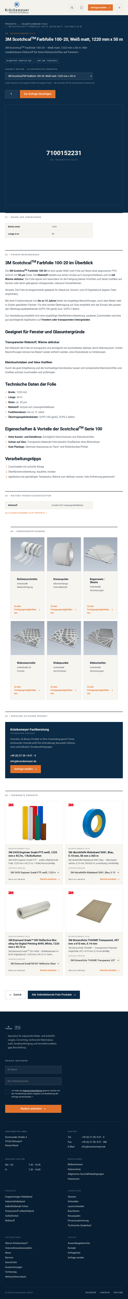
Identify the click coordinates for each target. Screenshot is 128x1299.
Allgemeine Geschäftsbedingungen (86, 1174)
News (8, 1252)
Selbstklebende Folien (16, 1206)
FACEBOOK (90, 1292)
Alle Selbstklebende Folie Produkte (26, 513)
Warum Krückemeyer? (16, 1243)
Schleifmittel (11, 1215)
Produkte (11, 24)
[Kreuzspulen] (64, 554)
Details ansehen (50, 879)
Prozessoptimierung (78, 1220)
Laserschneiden (76, 1206)
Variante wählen (16, 868)
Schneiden (73, 1201)
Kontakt (72, 1248)
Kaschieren (73, 1211)
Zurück (15, 994)
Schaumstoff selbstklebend (19, 1211)
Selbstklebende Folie (35, 24)
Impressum (73, 1178)
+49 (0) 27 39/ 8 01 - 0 (93, 1137)
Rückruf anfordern (31, 1108)
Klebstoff (10, 1220)
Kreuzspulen (74, 1215)
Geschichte (11, 1262)
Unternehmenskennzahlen (18, 1248)
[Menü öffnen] (119, 7)
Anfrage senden (100, 7)
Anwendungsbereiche (79, 1243)
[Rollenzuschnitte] (27, 554)
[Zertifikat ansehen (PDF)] (17, 1027)
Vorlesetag (11, 1271)
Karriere (9, 1257)
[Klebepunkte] (64, 638)
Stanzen (72, 1196)
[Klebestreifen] (100, 638)
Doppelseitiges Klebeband (18, 1196)
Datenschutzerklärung (32, 1090)
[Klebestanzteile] (27, 638)
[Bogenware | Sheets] (100, 554)
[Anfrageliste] (81, 7)
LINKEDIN (105, 1292)
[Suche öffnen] (72, 8)
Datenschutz (74, 1169)
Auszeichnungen (13, 1267)
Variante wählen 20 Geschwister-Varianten (31, 69)
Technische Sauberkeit (79, 1225)
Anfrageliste (74, 1252)
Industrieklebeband (15, 1201)
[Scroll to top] (120, 1291)
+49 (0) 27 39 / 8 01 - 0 (23, 755)
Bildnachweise (75, 1164)
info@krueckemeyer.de (23, 761)
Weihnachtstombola (15, 1276)
